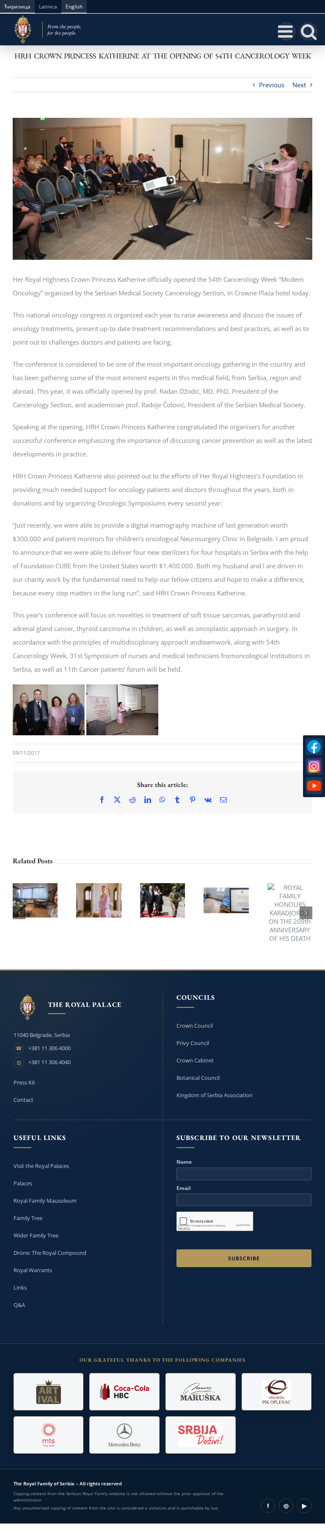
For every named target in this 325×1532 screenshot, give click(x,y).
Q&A (19, 1305)
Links (20, 1287)
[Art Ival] (49, 1391)
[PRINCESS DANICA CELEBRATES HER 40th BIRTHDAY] (98, 900)
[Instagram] (314, 766)
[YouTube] (314, 785)
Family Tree (28, 1218)
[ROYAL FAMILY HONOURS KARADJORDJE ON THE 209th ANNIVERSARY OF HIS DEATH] (289, 913)
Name (184, 1162)
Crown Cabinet (195, 1060)
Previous (271, 85)
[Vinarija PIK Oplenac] (277, 1391)
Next (299, 85)
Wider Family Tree (36, 1235)
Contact (23, 1100)
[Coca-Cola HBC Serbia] (124, 1391)
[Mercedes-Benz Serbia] (124, 1435)
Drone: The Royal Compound (50, 1253)
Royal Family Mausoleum (45, 1200)
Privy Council (192, 1043)
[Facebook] (314, 746)
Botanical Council (198, 1078)
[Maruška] (200, 1391)
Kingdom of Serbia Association (214, 1095)
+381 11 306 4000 (49, 1048)
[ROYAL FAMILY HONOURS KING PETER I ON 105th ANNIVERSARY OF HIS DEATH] (162, 900)
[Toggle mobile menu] (286, 31)
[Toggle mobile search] (308, 31)
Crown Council (194, 1025)
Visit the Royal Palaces (41, 1166)
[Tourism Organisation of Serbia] (200, 1435)
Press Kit (24, 1082)
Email (183, 1188)
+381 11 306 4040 (49, 1062)
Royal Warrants (33, 1270)
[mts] (49, 1435)
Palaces (23, 1183)
